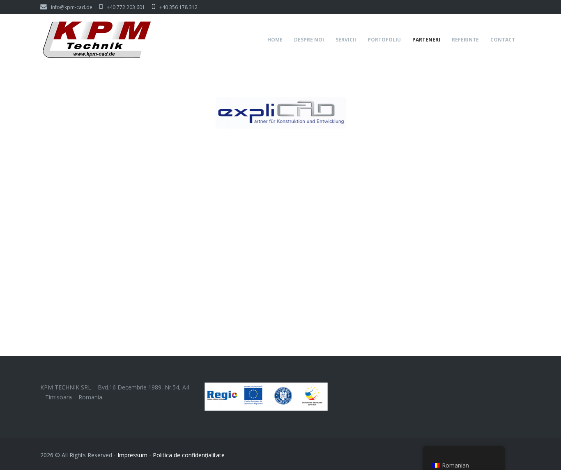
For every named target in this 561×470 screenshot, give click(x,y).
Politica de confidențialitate (189, 455)
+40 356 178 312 (178, 7)
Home (275, 39)
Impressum (132, 455)
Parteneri (426, 39)
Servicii (346, 39)
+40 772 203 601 (126, 7)
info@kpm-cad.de (71, 7)
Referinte (465, 39)
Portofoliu (384, 39)
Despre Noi (309, 39)
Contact (502, 39)
